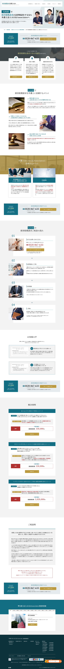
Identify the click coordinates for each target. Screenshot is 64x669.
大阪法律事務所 (51, 647)
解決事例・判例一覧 (18, 641)
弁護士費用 (32, 641)
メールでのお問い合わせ (36, 249)
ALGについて (37, 641)
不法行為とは (11, 644)
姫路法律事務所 (51, 648)
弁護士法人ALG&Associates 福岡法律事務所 (17, 29)
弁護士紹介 (37, 644)
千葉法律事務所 (51, 644)
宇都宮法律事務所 (44, 644)
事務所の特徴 (37, 642)
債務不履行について (32, 76)
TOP (4, 29)
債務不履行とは (11, 642)
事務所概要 (8, 29)
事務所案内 (43, 641)
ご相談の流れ (25, 641)
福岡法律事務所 (51, 650)
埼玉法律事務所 (44, 645)
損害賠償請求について (16, 76)
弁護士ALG (9, 3)
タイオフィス (44, 651)
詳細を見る (32, 434)
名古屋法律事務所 (44, 647)
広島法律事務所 (44, 650)
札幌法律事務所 (51, 642)
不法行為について (48, 76)
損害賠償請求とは (11, 641)
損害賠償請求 (26, 638)
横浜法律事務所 (51, 645)
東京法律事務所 (44, 642)
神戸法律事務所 (44, 648)
